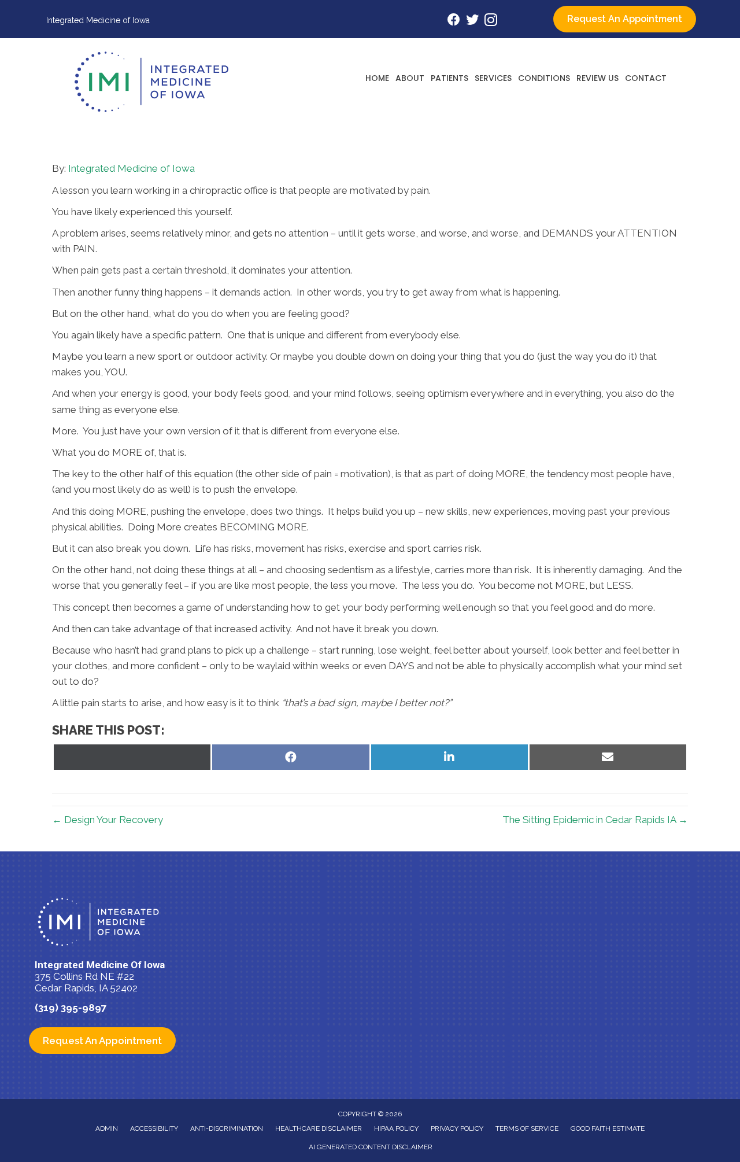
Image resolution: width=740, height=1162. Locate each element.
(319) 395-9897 (71, 1007)
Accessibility (154, 1128)
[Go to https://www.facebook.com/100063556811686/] (453, 21)
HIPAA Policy (396, 1128)
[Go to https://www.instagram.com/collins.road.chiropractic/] (490, 21)
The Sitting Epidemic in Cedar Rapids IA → (595, 819)
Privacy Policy (457, 1128)
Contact (646, 78)
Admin (106, 1128)
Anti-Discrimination (226, 1128)
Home (377, 78)
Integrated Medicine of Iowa (131, 168)
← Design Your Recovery (107, 819)
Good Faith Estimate (608, 1128)
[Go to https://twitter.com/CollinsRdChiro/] (472, 21)
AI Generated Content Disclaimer (370, 1147)
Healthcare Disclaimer (318, 1128)
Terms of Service (526, 1128)
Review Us (597, 78)
